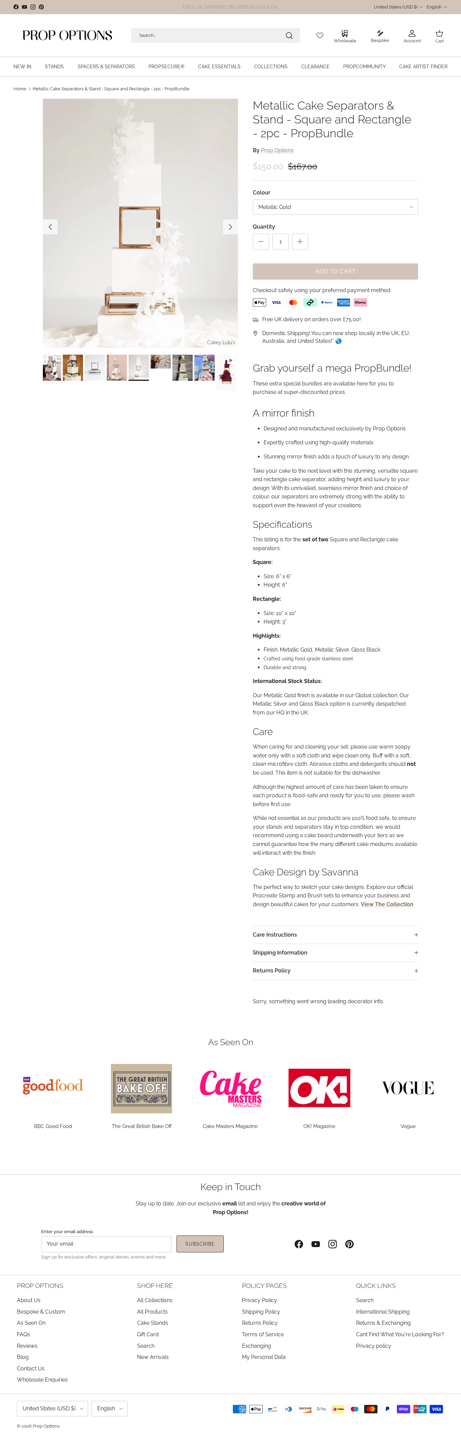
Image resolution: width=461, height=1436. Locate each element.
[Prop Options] (67, 35)
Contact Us (31, 1368)
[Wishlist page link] (320, 35)
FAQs (23, 1334)
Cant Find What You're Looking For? (400, 1334)
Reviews (27, 1346)
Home (19, 88)
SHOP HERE (155, 1285)
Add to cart (336, 271)
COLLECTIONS (271, 66)
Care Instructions (275, 935)
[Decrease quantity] (261, 241)
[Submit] (289, 35)
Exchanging (256, 1346)
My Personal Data (264, 1357)
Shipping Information (280, 952)
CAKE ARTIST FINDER (423, 66)
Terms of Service (263, 1334)
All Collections (154, 1300)
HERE (268, 7)
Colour (261, 192)
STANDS (54, 66)
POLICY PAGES (264, 1285)
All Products (152, 1312)
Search (146, 1346)
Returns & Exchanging (383, 1323)
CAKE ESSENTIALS (219, 66)
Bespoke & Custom (41, 1312)
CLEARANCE (315, 66)
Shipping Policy (261, 1312)
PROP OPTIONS (40, 1285)
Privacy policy (373, 1346)
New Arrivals (153, 1357)
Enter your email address (67, 1231)
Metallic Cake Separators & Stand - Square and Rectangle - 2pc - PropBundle (111, 88)
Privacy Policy (259, 1300)
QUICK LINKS (376, 1285)
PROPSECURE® (166, 66)
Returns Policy (272, 970)
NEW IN (22, 66)
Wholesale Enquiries (42, 1379)
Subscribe (200, 1244)
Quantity (264, 226)
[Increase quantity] (300, 241)
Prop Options (277, 150)
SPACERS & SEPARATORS (106, 66)
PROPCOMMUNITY (364, 66)
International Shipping (383, 1312)
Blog (23, 1357)
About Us (28, 1300)
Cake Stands (152, 1323)
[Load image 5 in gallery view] (140, 223)
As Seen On (31, 1323)
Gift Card (148, 1334)
